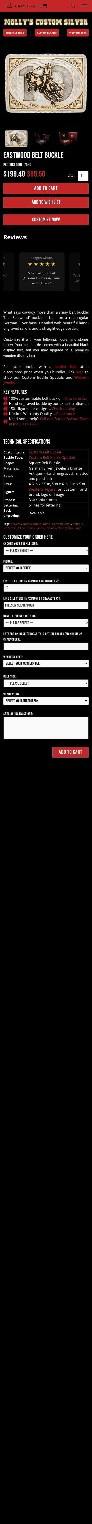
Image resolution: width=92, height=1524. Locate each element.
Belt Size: (10, 676)
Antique (78, 524)
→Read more (64, 413)
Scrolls (51, 528)
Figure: (8, 562)
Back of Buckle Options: (20, 616)
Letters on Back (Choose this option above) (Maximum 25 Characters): (42, 637)
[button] (9, 5)
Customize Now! (46, 219)
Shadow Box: (12, 694)
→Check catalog (61, 408)
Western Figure (43, 489)
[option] (42, 271)
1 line (21, 528)
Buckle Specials (15, 32)
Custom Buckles (46, 32)
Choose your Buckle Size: (20, 544)
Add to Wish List (46, 202)
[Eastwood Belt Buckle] (46, 83)
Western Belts (77, 32)
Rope (26, 524)
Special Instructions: (18, 714)
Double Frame (41, 524)
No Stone (10, 528)
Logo (78, 528)
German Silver (61, 524)
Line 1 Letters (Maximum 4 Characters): (31, 581)
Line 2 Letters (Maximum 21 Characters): (32, 598)
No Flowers (65, 528)
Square (16, 524)
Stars (30, 528)
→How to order (74, 398)
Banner (41, 528)
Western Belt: (13, 657)
